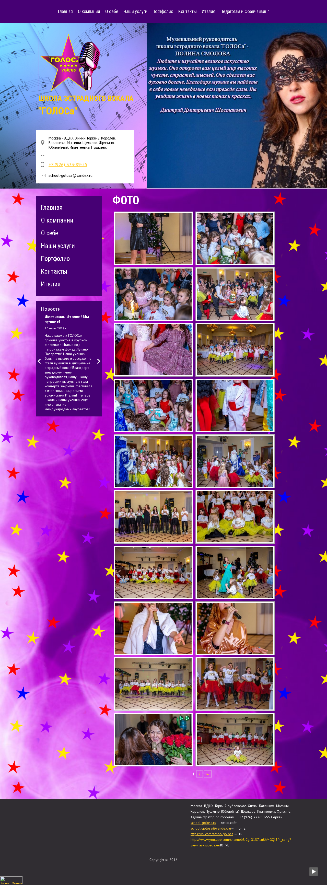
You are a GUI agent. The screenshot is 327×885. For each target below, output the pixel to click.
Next (98, 361)
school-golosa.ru (203, 822)
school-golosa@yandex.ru (211, 828)
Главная (65, 11)
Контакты (187, 11)
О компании (89, 11)
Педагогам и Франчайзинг (244, 11)
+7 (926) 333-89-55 (68, 164)
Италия (208, 11)
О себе (111, 11)
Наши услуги (135, 11)
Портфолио (163, 11)
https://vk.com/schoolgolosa (212, 834)
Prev (39, 361)
